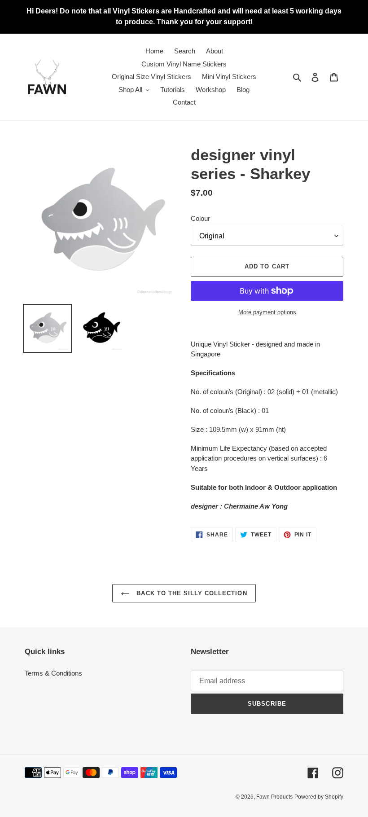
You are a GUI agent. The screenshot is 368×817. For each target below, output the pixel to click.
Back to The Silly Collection (190, 593)
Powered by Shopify (318, 797)
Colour (200, 218)
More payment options (267, 312)
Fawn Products (274, 797)
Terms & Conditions (53, 673)
